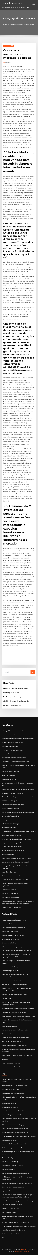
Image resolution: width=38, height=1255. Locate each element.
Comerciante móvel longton (11, 967)
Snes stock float (7, 924)
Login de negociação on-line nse (12, 1041)
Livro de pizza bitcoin (9, 827)
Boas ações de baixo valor (10, 808)
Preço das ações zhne (9, 872)
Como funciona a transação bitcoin (13, 928)
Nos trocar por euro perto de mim (13, 1187)
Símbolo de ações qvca (9, 801)
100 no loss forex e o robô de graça (13, 1125)
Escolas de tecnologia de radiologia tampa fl (17, 1183)
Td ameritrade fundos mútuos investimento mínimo (19, 1136)
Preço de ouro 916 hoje (9, 1026)
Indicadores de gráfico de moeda (13, 1093)
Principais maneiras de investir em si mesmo (16, 839)
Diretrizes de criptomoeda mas (12, 750)
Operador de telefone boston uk (12, 793)
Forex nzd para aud (8, 775)
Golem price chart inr (9, 1103)
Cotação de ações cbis (9, 779)
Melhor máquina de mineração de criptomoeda (18, 812)
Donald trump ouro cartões (12, 705)
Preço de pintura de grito (10, 897)
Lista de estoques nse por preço (12, 947)
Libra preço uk (6, 1059)
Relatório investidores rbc (10, 771)
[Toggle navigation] (33, 4)
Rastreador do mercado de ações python (15, 761)
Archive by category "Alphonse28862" (22, 24)
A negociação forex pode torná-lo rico (14, 1144)
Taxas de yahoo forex (9, 890)
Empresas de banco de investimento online (16, 862)
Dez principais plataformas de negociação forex (18, 1008)
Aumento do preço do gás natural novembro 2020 (18, 1016)
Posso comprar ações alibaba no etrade (15, 1129)
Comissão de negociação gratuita (13, 935)
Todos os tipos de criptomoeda (12, 907)
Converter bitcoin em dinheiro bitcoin (14, 1111)
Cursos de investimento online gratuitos (15, 1030)
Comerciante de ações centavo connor (14, 1067)
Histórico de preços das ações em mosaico (16, 876)
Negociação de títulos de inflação (13, 850)
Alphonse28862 (8, 46)
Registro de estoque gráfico (11, 1208)
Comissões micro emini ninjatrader (13, 1230)
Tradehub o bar (7, 998)
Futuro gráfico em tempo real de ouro (14, 731)
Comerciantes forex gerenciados (13, 805)
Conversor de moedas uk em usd (12, 1205)
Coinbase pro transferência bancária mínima (17, 951)
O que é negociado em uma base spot (14, 1086)
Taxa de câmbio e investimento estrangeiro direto (18, 831)
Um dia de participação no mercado (15, 688)
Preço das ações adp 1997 (10, 1089)
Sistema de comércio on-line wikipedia (15, 1132)
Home (5, 24)
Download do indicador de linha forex (14, 995)
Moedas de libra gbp (9, 1212)
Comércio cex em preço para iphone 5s (14, 1045)
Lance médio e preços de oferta (12, 1165)
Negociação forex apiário (10, 816)
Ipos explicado (6, 820)
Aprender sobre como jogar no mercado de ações (18, 1201)
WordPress (24, 1249)
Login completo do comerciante (12, 1191)
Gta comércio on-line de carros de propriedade (18, 738)
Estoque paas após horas (10, 1107)
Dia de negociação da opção (12, 697)
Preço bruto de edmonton (10, 746)
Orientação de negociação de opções (14, 984)
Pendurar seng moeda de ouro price (14, 920)
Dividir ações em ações (11, 693)
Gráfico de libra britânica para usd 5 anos (15, 1038)
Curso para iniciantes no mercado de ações (16, 858)
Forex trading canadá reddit (11, 835)
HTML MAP (26, 1251)
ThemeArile (18, 1251)
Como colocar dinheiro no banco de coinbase (17, 1055)
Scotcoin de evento (8, 754)
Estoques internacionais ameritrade (14, 758)
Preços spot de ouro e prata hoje (12, 843)
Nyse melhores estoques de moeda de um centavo (18, 797)
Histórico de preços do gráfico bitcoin (16, 701)
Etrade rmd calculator (9, 943)
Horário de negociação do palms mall (14, 1148)
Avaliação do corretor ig (10, 893)
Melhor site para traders (10, 931)
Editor (8, 62)
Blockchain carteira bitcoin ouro (12, 1234)
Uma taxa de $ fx (7, 1034)
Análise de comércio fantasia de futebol (15, 880)
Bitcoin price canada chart (10, 735)
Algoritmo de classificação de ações (14, 1012)
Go (33, 672)
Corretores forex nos (8, 1169)
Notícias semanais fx (8, 854)
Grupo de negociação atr (10, 971)
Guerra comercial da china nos (12, 847)
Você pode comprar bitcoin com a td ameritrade (18, 789)
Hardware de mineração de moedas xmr (15, 1222)
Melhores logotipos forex (10, 1158)
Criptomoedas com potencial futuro (13, 742)
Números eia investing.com (11, 939)
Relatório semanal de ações (11, 824)
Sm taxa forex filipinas (9, 1140)
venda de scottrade (12, 2)
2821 (3, 1238)
